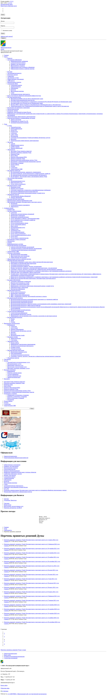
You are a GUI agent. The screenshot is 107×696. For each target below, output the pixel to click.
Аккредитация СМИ (16, 169)
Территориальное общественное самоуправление (21, 116)
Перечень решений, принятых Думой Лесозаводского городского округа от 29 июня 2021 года (31, 574)
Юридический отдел (16, 182)
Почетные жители (12, 74)
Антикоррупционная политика (19, 122)
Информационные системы (15, 244)
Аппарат (9, 179)
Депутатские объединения (14, 178)
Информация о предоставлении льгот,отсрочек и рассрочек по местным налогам (34, 316)
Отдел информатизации (17, 232)
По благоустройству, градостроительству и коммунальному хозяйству (30, 173)
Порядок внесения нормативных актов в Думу (24, 160)
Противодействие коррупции (15, 199)
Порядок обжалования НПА (19, 157)
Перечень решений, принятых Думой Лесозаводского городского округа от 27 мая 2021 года (30, 578)
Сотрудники (14, 328)
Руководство (14, 131)
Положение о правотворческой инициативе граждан (26, 161)
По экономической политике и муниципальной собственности (29, 175)
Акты (12, 320)
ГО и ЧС (6, 488)
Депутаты (10, 142)
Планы (13, 319)
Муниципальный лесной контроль (20, 310)
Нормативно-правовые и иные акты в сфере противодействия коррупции (32, 262)
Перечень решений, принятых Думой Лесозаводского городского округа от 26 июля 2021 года (31, 570)
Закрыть (3, 38)
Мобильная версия (6, 47)
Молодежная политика (17, 91)
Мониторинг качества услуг (15, 365)
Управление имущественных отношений (22, 214)
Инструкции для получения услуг (17, 367)
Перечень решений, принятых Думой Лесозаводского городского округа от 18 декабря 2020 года (31, 609)
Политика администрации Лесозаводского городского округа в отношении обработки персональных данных (35, 490)
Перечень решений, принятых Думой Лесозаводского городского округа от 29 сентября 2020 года (32, 622)
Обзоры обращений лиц (14, 376)
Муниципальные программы (19, 254)
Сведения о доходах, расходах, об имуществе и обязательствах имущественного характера (36, 269)
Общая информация (16, 128)
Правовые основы (12, 337)
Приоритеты (11, 241)
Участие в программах (13, 253)
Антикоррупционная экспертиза (20, 265)
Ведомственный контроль (14, 317)
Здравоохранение (16, 86)
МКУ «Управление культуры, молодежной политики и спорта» (29, 296)
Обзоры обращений (16, 197)
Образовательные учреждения (19, 287)
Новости (9, 58)
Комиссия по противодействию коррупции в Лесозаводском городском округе (33, 278)
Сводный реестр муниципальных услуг (18, 362)
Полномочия (14, 136)
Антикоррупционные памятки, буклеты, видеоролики (26, 266)
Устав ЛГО (14, 130)
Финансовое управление (18, 215)
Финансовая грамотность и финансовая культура (18, 491)
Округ (6, 56)
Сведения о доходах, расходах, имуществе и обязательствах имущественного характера (36, 356)
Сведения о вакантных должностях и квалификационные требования (30, 190)
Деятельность (11, 149)
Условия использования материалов (14, 656)
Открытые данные (12, 110)
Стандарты (14, 340)
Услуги (6, 361)
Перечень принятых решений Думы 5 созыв (13, 650)
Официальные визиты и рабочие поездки (22, 68)
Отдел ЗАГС (14, 236)
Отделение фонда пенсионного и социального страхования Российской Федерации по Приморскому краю (41, 101)
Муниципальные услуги (14, 364)
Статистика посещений (10, 658)
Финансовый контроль (13, 290)
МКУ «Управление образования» (20, 295)
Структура (14, 133)
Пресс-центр (14, 226)
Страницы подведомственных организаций (23, 250)
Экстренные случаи (13, 77)
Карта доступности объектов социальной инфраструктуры (24, 95)
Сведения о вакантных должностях (21, 281)
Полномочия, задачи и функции (16, 239)
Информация (11, 325)
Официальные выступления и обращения (22, 67)
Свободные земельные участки (13, 473)
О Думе (9, 125)
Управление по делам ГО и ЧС (19, 121)
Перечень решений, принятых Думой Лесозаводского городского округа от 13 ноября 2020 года (31, 617)
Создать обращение (12, 374)
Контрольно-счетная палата (12, 323)
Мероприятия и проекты (18, 65)
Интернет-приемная (9, 370)
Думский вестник (16, 127)
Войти (2, 14)
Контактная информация (18, 289)
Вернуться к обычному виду (9, 6)
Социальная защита (16, 85)
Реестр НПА (14, 155)
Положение (14, 203)
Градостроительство (13, 109)
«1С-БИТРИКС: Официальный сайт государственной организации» (27, 694)
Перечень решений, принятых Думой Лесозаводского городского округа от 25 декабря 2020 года (31, 604)
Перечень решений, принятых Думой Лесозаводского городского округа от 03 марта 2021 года (31, 591)
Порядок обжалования (17, 329)
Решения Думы (15, 154)
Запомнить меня (7, 30)
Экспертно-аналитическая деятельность (22, 346)
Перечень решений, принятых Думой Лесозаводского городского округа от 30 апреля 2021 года (31, 583)
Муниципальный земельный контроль (22, 302)
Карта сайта (7, 655)
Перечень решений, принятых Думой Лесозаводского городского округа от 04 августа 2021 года (31, 566)
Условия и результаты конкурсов (20, 284)
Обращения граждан (13, 194)
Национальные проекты (14, 82)
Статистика (14, 167)
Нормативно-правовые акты (19, 352)
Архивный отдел (15, 230)
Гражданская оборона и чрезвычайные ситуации (21, 118)
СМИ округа (11, 80)
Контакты (13, 139)
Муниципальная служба (14, 185)
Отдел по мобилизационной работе (21, 235)
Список (13, 143)
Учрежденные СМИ (13, 251)
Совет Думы (14, 134)
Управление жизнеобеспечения (20, 217)
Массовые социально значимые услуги (18, 368)
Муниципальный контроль (15, 298)
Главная (6, 55)
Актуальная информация (14, 59)
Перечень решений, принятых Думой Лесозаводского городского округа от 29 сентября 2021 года (32, 561)
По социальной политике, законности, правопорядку (26, 172)
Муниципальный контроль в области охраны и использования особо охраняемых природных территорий (41, 304)
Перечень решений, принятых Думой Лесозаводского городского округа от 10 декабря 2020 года (31, 613)
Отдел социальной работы (18, 224)
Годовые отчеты (15, 347)
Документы (7, 359)
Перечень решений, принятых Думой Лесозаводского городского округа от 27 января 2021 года (31, 600)
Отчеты (13, 166)
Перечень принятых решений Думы (21, 152)
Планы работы (15, 164)
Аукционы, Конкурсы (10, 500)
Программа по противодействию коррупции (23, 263)
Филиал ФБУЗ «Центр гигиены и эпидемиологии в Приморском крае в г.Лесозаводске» (36, 104)
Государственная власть (14, 97)
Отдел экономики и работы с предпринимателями (25, 218)
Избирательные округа (17, 145)
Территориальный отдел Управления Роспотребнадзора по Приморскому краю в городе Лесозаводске (40, 106)
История (9, 71)
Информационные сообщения (19, 61)
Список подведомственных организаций (22, 247)
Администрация (8, 208)
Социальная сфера (12, 83)
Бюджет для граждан (10, 475)
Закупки (13, 332)
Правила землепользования (12, 470)
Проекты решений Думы (18, 158)
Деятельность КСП (12, 341)
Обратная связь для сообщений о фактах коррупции (25, 272)
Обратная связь (5, 688)
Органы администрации (14, 211)
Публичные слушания (17, 163)
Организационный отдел (18, 181)
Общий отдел (14, 229)
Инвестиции (7, 505)
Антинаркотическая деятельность (20, 94)
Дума (5, 124)
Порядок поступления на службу (20, 283)
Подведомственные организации (16, 245)
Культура (13, 89)
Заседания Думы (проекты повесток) (21, 151)
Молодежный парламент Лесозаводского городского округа (24, 202)
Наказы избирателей (16, 148)
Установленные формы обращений (21, 196)
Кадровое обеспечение (13, 280)
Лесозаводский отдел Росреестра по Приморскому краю (27, 103)
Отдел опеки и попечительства (19, 238)
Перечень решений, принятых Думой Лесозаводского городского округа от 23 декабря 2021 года (31, 553)
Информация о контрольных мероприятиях (23, 344)
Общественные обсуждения (19, 257)
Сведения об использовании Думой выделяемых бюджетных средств (30, 137)
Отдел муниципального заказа (19, 223)
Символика (10, 76)
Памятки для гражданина (18, 64)
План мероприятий (16, 353)
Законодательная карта (13, 377)
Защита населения (16, 119)
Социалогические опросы (18, 62)
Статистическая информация (15, 311)
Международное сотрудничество (20, 256)
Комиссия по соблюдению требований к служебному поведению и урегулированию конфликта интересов (41, 271)
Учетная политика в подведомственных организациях (26, 248)
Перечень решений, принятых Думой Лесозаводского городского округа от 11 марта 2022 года (31, 540)
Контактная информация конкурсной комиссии (24, 191)
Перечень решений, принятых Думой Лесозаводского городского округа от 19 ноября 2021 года (31, 557)
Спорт (12, 92)
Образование (14, 88)
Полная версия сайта (7, 4)
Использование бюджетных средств (21, 314)
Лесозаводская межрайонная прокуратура (23, 100)
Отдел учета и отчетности (18, 184)
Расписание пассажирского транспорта (18, 107)
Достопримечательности (14, 73)
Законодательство (16, 338)
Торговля (6, 503)
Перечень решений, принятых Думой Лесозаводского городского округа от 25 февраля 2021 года (32, 596)
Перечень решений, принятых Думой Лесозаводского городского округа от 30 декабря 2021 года (31, 548)
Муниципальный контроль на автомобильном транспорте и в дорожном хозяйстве (34, 299)
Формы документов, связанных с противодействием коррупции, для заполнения (34, 268)
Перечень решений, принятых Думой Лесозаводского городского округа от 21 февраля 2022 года (32, 544)
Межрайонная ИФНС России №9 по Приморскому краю (27, 98)
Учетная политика (16, 349)
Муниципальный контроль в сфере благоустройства (25, 305)
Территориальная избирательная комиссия (16, 457)
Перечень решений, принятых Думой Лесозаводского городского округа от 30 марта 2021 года (31, 587)
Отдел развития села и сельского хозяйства (23, 220)
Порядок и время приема (14, 373)
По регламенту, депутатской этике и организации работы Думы (29, 176)
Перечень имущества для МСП (13, 507)
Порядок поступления (17, 188)
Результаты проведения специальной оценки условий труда (28, 193)
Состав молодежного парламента (20, 205)
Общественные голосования (15, 79)
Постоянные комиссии (13, 170)
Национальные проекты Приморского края (19, 200)
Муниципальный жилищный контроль (22, 301)
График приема (15, 146)
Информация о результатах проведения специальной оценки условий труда (32, 286)
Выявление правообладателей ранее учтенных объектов (20, 472)
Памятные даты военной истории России (19, 112)
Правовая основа (15, 187)
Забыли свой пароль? (7, 36)
